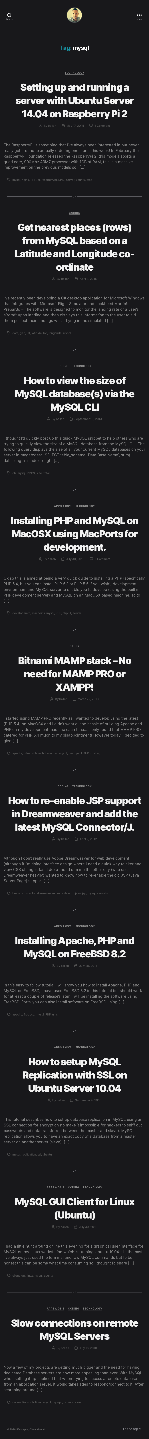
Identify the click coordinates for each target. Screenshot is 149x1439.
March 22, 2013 (88, 699)
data (15, 333)
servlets (102, 893)
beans (16, 893)
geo (22, 333)
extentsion (64, 893)
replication (29, 1154)
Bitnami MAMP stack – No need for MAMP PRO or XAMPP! (74, 674)
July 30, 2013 (75, 559)
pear (71, 753)
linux (30, 1275)
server (70, 180)
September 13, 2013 (88, 419)
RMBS (31, 473)
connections (20, 1402)
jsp (84, 893)
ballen (52, 125)
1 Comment (102, 125)
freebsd (29, 1014)
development (21, 613)
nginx (25, 180)
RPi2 (61, 180)
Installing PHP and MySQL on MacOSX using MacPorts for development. (74, 534)
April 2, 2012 (88, 839)
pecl (79, 753)
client (16, 1275)
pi (38, 180)
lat (28, 333)
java (78, 893)
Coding (74, 212)
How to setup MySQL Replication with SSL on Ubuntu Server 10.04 (74, 1075)
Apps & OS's (63, 506)
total (46, 473)
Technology (74, 72)
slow (78, 1402)
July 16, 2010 (88, 1348)
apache (17, 753)
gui (23, 1275)
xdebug (95, 753)
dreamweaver (46, 893)
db (14, 473)
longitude (55, 333)
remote (69, 1402)
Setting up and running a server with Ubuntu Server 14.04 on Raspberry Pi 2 (74, 100)
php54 (67, 613)
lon (45, 333)
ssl (39, 1154)
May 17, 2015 (75, 125)
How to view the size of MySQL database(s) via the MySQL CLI (74, 394)
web (89, 180)
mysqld (57, 1402)
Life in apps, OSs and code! (30, 1429)
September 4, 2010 (88, 1100)
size (39, 473)
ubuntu (80, 180)
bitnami (29, 753)
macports (38, 613)
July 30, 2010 (88, 1227)
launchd (40, 753)
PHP (33, 180)
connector (29, 893)
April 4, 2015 (88, 279)
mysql (16, 180)
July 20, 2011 (88, 966)
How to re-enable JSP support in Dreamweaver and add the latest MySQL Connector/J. (74, 814)
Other (74, 646)
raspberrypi (49, 180)
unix (55, 1014)
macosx (52, 753)
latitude (37, 333)
